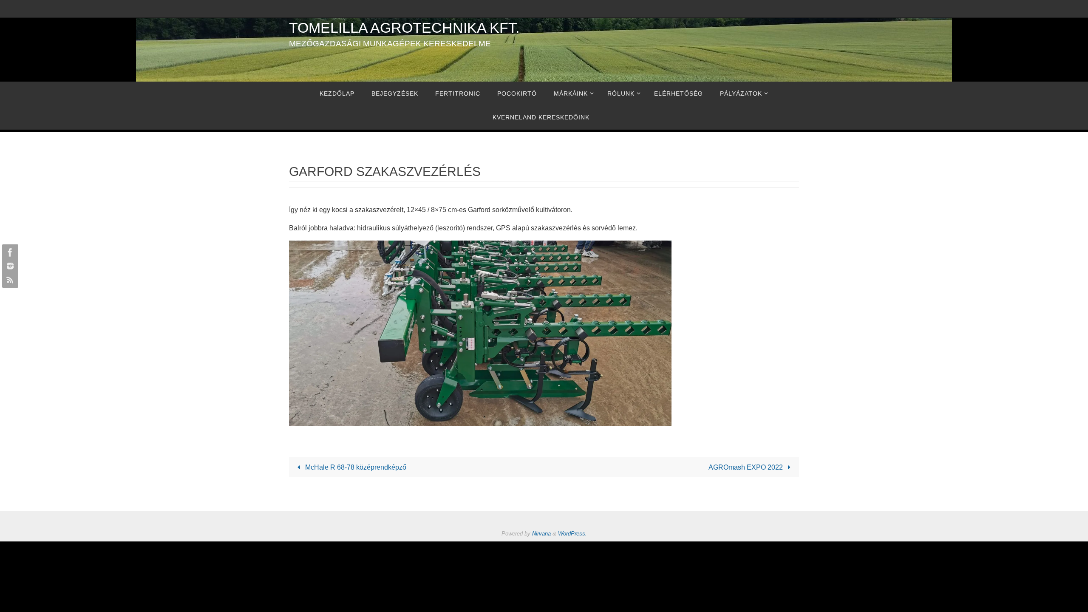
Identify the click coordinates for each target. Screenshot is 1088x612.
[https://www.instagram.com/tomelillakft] (9, 266)
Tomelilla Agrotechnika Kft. (404, 28)
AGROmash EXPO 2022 (746, 467)
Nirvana (541, 533)
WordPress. (572, 533)
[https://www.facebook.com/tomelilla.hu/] (9, 252)
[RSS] (9, 280)
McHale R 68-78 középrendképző (354, 467)
